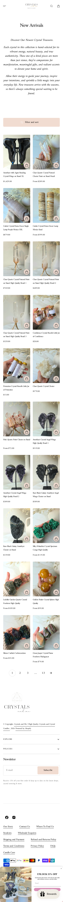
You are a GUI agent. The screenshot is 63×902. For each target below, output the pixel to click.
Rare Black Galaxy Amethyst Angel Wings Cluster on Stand (46, 494)
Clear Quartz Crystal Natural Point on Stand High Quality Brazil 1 (16, 281)
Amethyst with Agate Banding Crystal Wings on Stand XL (14, 174)
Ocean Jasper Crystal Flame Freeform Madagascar (43, 655)
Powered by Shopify (23, 728)
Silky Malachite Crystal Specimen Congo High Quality (45, 548)
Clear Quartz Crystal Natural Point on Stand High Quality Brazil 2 (46, 281)
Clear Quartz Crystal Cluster (43, 386)
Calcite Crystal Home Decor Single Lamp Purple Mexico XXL (16, 227)
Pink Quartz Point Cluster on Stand (16, 439)
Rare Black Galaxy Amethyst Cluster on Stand (13, 548)
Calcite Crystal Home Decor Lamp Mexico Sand (45, 227)
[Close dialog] (61, 868)
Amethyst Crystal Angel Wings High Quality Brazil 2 (14, 494)
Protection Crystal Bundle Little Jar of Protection (16, 388)
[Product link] (16, 159)
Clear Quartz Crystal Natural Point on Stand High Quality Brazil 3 (16, 334)
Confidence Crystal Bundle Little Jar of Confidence (46, 334)
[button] (4, 6)
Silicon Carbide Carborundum (14, 653)
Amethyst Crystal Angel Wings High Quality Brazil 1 (44, 441)
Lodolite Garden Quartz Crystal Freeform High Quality (15, 601)
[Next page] (51, 673)
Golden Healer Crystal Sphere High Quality (46, 601)
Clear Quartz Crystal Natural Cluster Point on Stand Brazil (44, 174)
